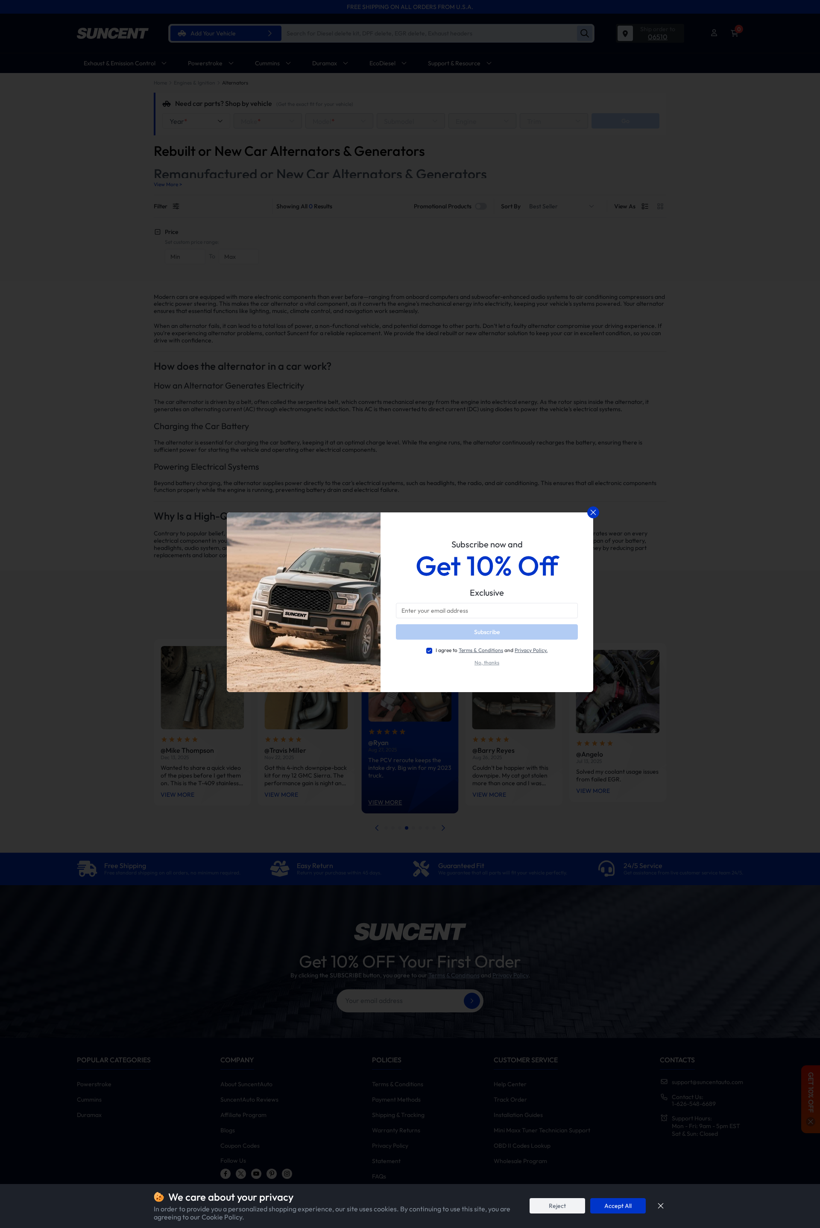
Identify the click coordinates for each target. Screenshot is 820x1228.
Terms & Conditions (481, 650)
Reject (557, 1206)
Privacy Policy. (531, 650)
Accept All (618, 1206)
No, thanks (486, 663)
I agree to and (492, 650)
